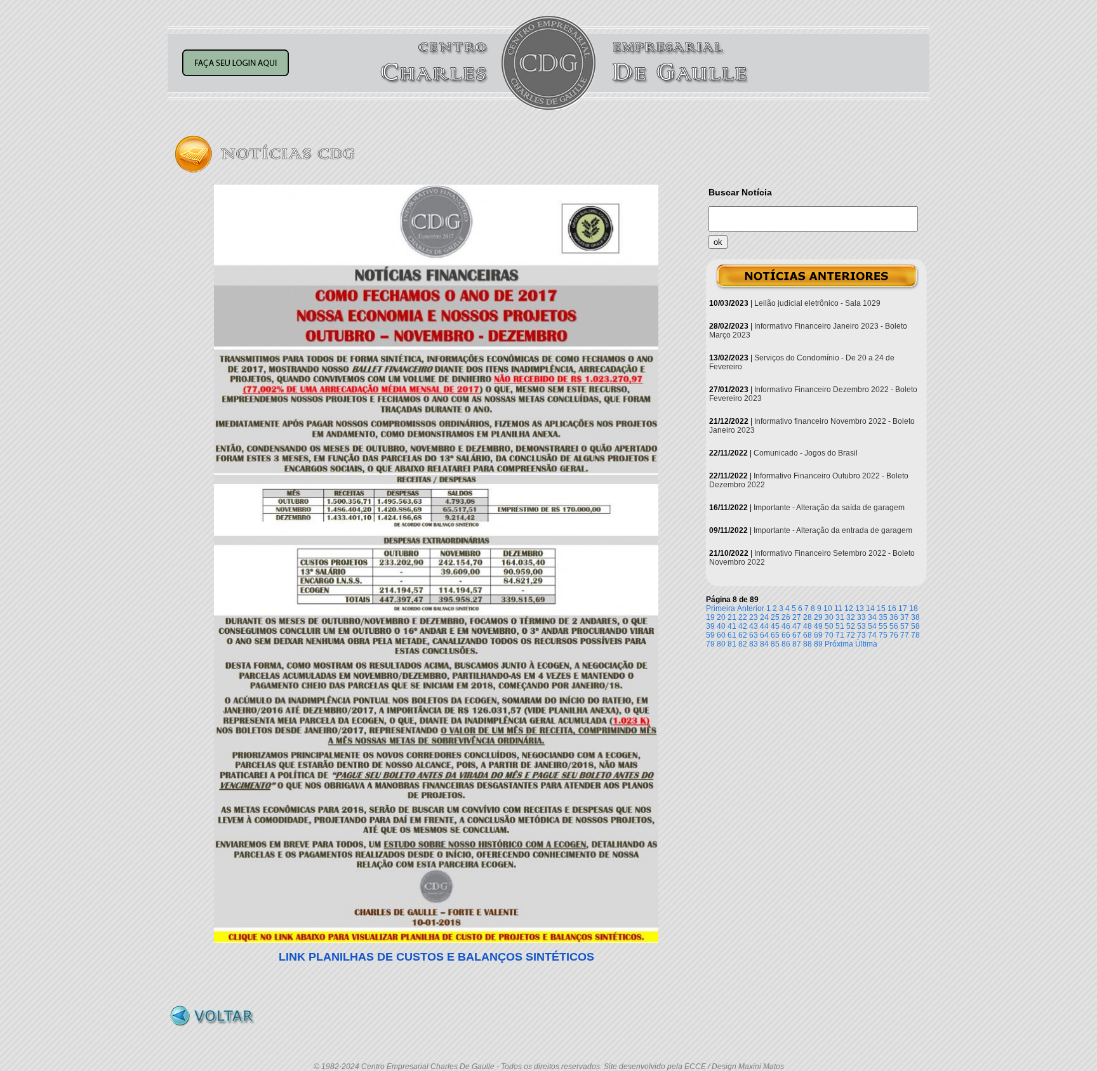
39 (710, 626)
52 (850, 626)
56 (893, 626)
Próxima (839, 644)
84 (764, 644)
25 (775, 617)
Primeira (720, 608)
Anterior (750, 608)
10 (827, 608)
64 (764, 635)
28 (807, 617)
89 (818, 644)
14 (870, 608)
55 (883, 626)
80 (721, 644)
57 (904, 626)
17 (902, 608)
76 (893, 635)
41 (732, 626)
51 (839, 626)
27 (796, 617)
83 (753, 644)
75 (883, 635)
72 (850, 635)
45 (775, 626)
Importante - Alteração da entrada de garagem (833, 530)
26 (785, 617)
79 (710, 644)
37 (904, 617)
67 (796, 635)
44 (764, 626)
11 (838, 608)
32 (850, 617)
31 (839, 617)
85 (775, 644)
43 (753, 626)
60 (721, 635)
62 (742, 635)
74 (872, 635)
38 (915, 617)
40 (721, 626)
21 (732, 617)
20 (721, 617)
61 (732, 635)
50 (829, 626)
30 (829, 617)
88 (807, 644)
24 (764, 617)
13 (859, 608)
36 (893, 617)
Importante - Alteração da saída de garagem (829, 507)
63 (753, 635)
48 (807, 626)
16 (892, 608)
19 (710, 617)
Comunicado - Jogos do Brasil (806, 453)
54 (872, 626)
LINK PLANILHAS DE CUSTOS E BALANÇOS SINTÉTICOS (436, 956)
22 (742, 617)
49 (818, 626)
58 (915, 626)
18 (913, 608)
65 (775, 635)
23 (753, 617)
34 (872, 617)
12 (848, 608)
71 (839, 635)
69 (818, 635)
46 (785, 626)
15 (881, 608)
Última (866, 644)
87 (796, 644)
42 (742, 626)
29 (818, 617)
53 (861, 626)
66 (785, 635)
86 (785, 644)
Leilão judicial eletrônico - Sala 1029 (817, 303)
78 (915, 635)
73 (861, 635)
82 (742, 644)
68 (807, 635)
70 (829, 635)
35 (883, 617)
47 (796, 626)
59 (710, 635)
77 (904, 635)
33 (861, 617)
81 (732, 644)
